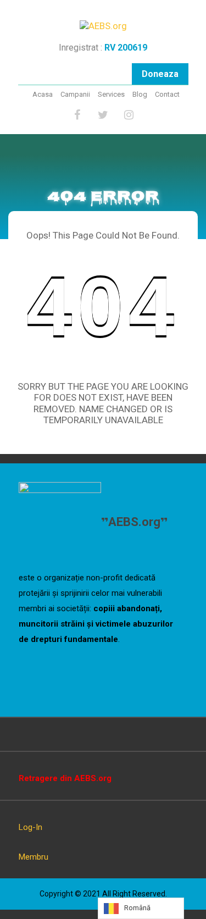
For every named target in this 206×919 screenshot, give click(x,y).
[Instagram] (129, 115)
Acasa (42, 94)
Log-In (30, 827)
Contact (167, 94)
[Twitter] (103, 115)
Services (111, 94)
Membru (33, 857)
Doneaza (160, 74)
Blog (139, 94)
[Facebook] (77, 115)
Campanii (75, 94)
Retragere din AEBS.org (65, 778)
